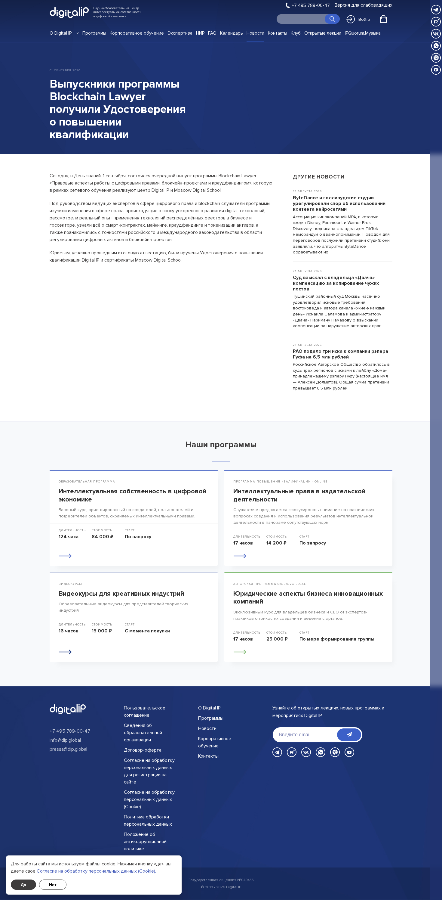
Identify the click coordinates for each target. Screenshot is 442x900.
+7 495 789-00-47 (311, 5)
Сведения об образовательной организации (143, 732)
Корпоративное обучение (137, 33)
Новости (255, 33)
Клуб (296, 33)
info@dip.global (65, 740)
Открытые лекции (322, 33)
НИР (200, 33)
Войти (364, 19)
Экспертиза (179, 33)
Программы (94, 33)
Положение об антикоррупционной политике (145, 841)
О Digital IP (61, 33)
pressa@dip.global (68, 749)
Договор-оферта (142, 750)
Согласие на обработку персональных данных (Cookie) (149, 799)
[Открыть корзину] (383, 19)
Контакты (277, 33)
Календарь (231, 33)
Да (23, 884)
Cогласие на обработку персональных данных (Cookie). (96, 871)
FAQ (212, 33)
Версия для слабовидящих (363, 5)
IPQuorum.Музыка (363, 33)
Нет (53, 884)
